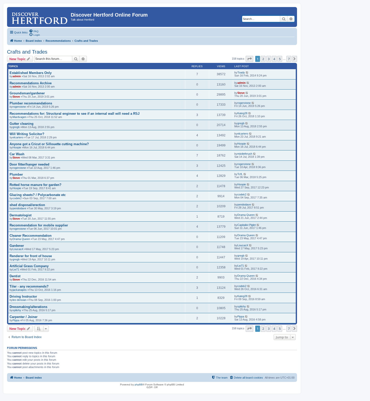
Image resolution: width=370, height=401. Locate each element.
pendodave (19, 208)
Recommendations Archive (31, 83)
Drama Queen (246, 214)
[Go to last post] (247, 72)
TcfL (240, 174)
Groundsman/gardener (27, 93)
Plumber (16, 174)
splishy (17, 310)
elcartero (18, 137)
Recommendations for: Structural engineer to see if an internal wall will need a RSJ (74, 113)
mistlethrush (244, 153)
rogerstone (19, 106)
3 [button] (269, 59)
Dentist (15, 276)
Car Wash (17, 154)
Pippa (16, 320)
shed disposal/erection (27, 205)
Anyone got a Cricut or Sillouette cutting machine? (49, 144)
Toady (241, 72)
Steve (16, 96)
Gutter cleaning (21, 124)
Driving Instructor (23, 296)
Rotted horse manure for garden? (35, 185)
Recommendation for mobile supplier (39, 225)
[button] (249, 59)
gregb (16, 127)
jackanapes (20, 289)
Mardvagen (19, 116)
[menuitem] (34, 31)
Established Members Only (31, 73)
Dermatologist (20, 215)
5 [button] (280, 59)
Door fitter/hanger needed (29, 164)
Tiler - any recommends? (29, 286)
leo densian (19, 299)
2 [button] (263, 59)
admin (17, 76)
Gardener (17, 246)
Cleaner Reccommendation (31, 235)
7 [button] (289, 59)
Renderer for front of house (31, 256)
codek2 (17, 198)
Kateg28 (242, 113)
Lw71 (16, 269)
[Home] (39, 16)
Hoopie (17, 147)
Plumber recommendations (31, 103)
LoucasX (18, 249)
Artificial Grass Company (29, 266)
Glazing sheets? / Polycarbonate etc (38, 195)
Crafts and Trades (27, 52)
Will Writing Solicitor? (27, 134)
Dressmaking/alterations (28, 307)
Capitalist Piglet (246, 224)
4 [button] (274, 59)
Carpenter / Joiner (24, 317)
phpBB (139, 384)
